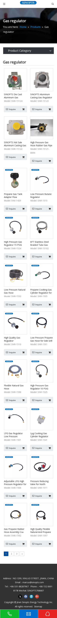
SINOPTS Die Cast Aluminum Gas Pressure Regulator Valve (13, 96)
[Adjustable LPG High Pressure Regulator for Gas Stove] (15, 466)
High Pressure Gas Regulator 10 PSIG (39, 387)
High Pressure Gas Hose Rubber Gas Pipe (41, 144)
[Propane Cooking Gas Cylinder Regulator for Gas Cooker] (41, 275)
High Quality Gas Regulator (12, 339)
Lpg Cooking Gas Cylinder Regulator (39, 435)
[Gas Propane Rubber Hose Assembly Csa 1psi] (15, 514)
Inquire (12, 109)
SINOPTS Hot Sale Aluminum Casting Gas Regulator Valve (15, 144)
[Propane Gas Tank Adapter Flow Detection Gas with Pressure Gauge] (15, 179)
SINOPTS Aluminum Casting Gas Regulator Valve (41, 96)
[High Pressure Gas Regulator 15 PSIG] (15, 227)
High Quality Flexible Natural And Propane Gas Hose (40, 531)
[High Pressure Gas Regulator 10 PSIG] (41, 370)
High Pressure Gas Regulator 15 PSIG (13, 243)
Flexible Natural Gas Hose (14, 387)
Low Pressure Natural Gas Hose (14, 291)
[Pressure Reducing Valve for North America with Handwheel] (41, 466)
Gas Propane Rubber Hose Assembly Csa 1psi (14, 531)
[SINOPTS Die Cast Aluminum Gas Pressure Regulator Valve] (15, 79)
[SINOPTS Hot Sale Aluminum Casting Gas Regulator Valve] (15, 127)
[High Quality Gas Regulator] (15, 322)
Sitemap (38, 606)
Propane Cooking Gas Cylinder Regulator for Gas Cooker (41, 291)
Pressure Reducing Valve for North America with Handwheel (39, 483)
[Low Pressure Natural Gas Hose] (15, 275)
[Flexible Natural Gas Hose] (15, 370)
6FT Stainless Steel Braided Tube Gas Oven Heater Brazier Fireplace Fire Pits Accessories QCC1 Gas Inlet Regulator (41, 243)
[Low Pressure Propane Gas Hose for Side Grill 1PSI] (41, 322)
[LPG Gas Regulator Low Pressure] (15, 418)
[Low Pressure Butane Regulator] (41, 179)
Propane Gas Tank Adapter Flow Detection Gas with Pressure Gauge (13, 196)
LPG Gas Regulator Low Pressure (13, 435)
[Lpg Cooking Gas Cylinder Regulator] (41, 418)
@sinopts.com (37, 582)
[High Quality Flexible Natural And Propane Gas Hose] (41, 514)
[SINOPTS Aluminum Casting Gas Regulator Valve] (41, 79)
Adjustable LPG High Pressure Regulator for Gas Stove (15, 483)
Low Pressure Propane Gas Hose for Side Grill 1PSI (41, 339)
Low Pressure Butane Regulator (41, 196)
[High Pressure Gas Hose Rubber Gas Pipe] (41, 127)
